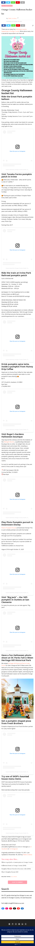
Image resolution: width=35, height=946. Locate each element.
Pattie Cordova (12, 18)
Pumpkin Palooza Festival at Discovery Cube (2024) (16, 869)
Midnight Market (9, 442)
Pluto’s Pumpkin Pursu (8, 528)
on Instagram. (13, 849)
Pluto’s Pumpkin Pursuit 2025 (9, 872)
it (15, 528)
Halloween (14, 876)
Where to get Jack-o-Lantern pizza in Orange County (17, 862)
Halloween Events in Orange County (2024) (13, 865)
